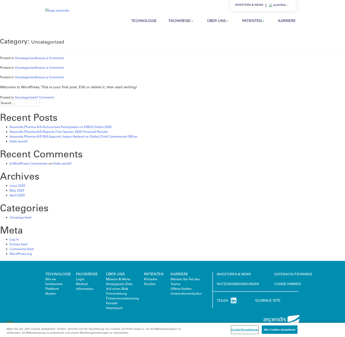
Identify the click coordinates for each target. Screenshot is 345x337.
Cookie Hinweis (287, 284)
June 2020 (17, 185)
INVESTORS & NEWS (249, 5)
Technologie (58, 273)
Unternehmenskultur (186, 293)
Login (80, 279)
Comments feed (22, 249)
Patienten (154, 273)
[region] (172, 330)
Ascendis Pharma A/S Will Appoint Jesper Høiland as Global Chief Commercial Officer (74, 136)
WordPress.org (21, 254)
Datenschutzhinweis (293, 274)
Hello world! (19, 141)
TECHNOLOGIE (144, 20)
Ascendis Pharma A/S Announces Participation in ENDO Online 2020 (61, 127)
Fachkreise (180, 20)
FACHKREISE (87, 273)
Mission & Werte (118, 279)
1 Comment (45, 97)
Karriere (179, 273)
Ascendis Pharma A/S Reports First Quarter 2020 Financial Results (59, 131)
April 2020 (17, 195)
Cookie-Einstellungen (244, 329)
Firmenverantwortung (122, 298)
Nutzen (50, 293)
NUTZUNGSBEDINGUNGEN (238, 284)
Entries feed (18, 244)
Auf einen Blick (117, 288)
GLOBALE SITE (268, 300)
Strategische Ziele (119, 284)
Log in (14, 239)
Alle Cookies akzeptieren (279, 329)
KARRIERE (287, 20)
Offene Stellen (181, 288)
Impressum (114, 308)
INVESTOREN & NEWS (234, 274)
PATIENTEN (252, 20)
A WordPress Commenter (29, 163)
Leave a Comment (50, 58)
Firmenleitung (116, 293)
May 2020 (17, 190)
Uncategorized (26, 58)
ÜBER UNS (216, 20)
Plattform (52, 288)
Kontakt (112, 303)
